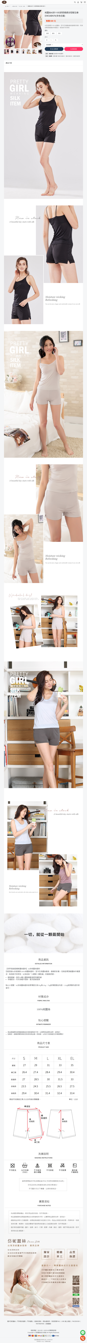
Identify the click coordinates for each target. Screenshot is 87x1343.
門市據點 (30, 1321)
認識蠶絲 (48, 1324)
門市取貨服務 (21, 1321)
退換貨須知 (37, 1321)
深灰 (59, 33)
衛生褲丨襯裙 (22, 6)
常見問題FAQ (55, 1321)
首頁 (8, 6)
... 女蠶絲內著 (14, 6)
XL (55, 40)
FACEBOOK (76, 1321)
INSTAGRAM (40, 1324)
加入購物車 (55, 49)
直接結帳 (74, 49)
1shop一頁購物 (44, 1341)
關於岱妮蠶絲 (11, 1321)
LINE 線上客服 (65, 1321)
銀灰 (53, 33)
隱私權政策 (46, 1321)
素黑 (47, 33)
